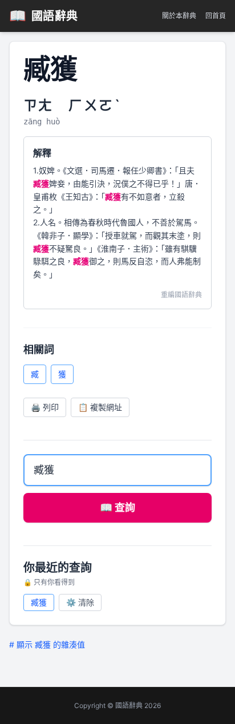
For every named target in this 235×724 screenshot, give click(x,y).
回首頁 (215, 15)
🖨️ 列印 (45, 407)
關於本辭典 (179, 15)
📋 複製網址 (100, 407)
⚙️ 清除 (80, 602)
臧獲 (39, 602)
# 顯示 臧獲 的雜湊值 (47, 644)
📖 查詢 (117, 507)
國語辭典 (43, 15)
